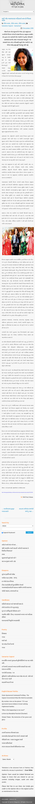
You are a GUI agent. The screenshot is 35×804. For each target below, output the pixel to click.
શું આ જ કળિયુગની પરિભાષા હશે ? (11, 611)
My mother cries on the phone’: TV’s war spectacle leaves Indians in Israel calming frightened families (15, 704)
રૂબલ (3, 554)
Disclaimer (5, 799)
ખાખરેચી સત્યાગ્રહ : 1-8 (8, 673)
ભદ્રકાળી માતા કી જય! (7, 682)
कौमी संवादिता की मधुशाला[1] (10, 607)
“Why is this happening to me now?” (13, 710)
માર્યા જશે (4, 640)
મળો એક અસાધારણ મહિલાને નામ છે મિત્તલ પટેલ (16, 19)
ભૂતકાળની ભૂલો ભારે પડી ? (9, 558)
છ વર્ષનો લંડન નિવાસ (8, 581)
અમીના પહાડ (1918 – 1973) (9, 578)
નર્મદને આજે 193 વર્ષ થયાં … (9, 545)
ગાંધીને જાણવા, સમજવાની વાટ (10, 591)
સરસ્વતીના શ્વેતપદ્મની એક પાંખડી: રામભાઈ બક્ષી (15, 736)
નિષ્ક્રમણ (4, 633)
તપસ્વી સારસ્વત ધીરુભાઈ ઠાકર (10, 732)
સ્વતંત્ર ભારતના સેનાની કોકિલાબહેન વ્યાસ (13, 747)
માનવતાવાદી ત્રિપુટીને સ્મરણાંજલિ (11, 620)
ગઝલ (3, 637)
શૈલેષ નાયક (7, 23)
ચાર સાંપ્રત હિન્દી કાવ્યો (8, 644)
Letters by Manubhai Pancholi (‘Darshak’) (15, 713)
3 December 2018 (27, 28)
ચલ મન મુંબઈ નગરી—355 (9, 561)
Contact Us (12, 799)
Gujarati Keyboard (9, 532)
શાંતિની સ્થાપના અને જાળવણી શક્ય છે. (12, 604)
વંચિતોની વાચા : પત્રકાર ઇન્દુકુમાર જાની (12, 739)
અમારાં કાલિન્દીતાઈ (7, 743)
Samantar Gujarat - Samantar (11, 26)
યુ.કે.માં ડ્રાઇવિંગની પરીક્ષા (8, 574)
